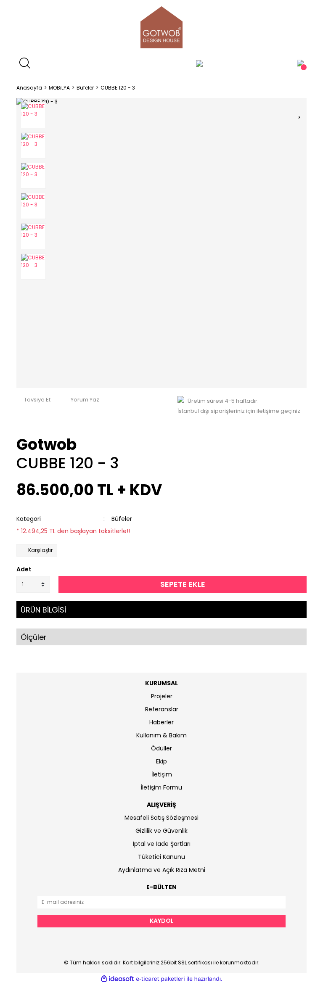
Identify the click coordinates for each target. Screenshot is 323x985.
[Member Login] (199, 63)
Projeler (161, 696)
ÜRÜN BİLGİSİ (43, 610)
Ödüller (161, 748)
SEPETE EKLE (182, 584)
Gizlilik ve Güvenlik (161, 831)
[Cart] (300, 63)
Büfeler (121, 519)
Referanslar (161, 709)
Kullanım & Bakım (161, 735)
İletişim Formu (161, 787)
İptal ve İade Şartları (162, 844)
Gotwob (46, 444)
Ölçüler (34, 637)
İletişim (161, 774)
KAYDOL (162, 920)
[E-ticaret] (160, 979)
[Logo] (161, 27)
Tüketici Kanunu (161, 857)
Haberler (161, 722)
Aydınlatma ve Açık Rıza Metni (161, 870)
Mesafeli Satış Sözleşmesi (161, 817)
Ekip (161, 761)
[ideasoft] (117, 979)
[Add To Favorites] (300, 111)
